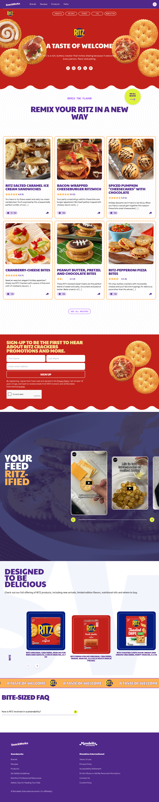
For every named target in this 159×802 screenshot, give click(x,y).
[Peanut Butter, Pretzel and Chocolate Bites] (79, 244)
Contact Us (85, 778)
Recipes (14, 764)
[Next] (152, 519)
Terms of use (85, 760)
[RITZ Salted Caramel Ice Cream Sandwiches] (27, 160)
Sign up (45, 374)
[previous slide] (28, 665)
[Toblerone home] (10, 13)
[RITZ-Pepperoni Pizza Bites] (131, 244)
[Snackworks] (11, 4)
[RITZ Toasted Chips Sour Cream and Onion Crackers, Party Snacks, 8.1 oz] (136, 630)
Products (15, 769)
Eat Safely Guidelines (20, 774)
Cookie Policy (86, 783)
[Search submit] (155, 4)
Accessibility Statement (90, 769)
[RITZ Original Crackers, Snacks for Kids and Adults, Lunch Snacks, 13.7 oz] (46, 630)
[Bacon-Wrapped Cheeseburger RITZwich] (79, 160)
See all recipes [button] (79, 311)
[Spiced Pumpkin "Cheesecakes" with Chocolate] (131, 160)
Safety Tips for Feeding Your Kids (25, 783)
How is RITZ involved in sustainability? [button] (21, 712)
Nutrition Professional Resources (26, 778)
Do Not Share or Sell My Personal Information (100, 774)
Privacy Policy (86, 764)
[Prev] (73, 519)
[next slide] (37, 665)
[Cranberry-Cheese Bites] (27, 244)
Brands (14, 760)
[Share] (47, 212)
